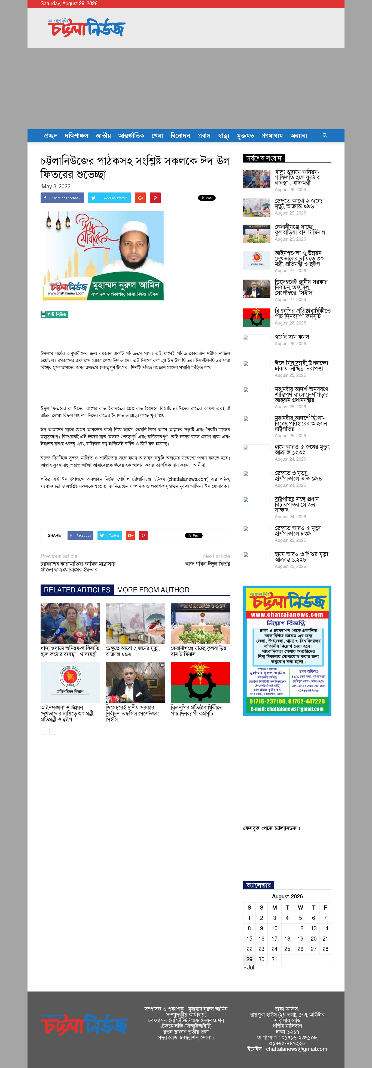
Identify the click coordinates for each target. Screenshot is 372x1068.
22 (249, 949)
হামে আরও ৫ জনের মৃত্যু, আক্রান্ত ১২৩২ (302, 450)
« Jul (248, 967)
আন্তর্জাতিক (131, 136)
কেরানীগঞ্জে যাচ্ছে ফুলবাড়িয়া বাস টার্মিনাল (199, 651)
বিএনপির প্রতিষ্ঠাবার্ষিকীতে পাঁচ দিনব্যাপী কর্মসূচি (196, 710)
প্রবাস (204, 136)
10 (275, 928)
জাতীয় (103, 136)
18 (287, 938)
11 (287, 928)
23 (261, 949)
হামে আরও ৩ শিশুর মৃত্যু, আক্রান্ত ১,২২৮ (302, 557)
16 (261, 938)
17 (275, 938)
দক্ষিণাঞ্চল (76, 136)
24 (275, 949)
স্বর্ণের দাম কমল (292, 337)
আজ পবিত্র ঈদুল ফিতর (207, 564)
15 (249, 938)
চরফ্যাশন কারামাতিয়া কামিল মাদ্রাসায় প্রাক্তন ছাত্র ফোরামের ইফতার (78, 567)
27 (314, 949)
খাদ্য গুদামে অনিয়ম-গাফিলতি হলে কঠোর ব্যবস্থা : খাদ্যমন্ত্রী (70, 651)
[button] (324, 135)
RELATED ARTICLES (77, 590)
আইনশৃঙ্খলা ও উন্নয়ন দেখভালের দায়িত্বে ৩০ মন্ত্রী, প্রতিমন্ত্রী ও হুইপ (67, 713)
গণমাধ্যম (272, 136)
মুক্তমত (245, 136)
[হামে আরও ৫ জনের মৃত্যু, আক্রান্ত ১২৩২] (256, 454)
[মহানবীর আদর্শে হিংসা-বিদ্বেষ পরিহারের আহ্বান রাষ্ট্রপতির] (256, 425)
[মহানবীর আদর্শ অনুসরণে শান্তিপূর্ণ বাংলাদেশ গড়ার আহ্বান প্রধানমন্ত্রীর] (256, 396)
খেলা (157, 136)
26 (300, 949)
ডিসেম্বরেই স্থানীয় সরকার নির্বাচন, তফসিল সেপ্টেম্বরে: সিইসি (132, 713)
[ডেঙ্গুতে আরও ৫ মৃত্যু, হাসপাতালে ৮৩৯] (256, 535)
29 (249, 959)
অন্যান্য (299, 136)
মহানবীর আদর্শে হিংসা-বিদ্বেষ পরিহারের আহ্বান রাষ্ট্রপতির (301, 423)
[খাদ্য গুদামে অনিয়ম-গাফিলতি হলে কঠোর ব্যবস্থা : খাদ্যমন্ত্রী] (70, 623)
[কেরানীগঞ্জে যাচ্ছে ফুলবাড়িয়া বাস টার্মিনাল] (200, 623)
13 (314, 928)
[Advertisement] (186, 88)
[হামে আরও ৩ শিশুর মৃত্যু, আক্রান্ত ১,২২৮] (256, 561)
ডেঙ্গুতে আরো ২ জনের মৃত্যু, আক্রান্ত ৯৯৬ (133, 651)
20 (314, 938)
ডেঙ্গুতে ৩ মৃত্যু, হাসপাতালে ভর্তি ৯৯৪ (298, 476)
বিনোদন (180, 136)
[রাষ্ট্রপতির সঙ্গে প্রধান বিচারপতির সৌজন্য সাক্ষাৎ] (256, 506)
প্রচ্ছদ (50, 136)
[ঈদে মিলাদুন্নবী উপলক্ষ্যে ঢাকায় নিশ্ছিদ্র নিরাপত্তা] (256, 370)
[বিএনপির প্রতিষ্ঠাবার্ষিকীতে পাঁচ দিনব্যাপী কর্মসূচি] (200, 682)
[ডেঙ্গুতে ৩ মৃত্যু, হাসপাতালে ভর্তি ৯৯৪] (256, 480)
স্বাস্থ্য (223, 136)
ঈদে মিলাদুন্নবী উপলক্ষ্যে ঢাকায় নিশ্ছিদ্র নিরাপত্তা (301, 366)
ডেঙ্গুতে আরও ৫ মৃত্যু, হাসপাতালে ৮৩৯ (298, 531)
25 (287, 949)
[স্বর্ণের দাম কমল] (256, 344)
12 (300, 928)
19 (300, 938)
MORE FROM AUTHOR (153, 590)
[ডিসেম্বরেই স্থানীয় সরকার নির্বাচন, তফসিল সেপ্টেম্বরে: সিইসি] (135, 682)
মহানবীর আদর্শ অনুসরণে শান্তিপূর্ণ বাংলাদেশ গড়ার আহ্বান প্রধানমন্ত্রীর (301, 394)
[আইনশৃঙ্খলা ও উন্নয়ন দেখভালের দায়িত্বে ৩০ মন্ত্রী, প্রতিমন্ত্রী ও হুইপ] (70, 682)
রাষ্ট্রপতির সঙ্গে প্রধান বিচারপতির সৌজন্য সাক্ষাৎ (297, 504)
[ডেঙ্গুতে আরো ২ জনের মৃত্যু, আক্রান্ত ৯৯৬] (135, 623)
